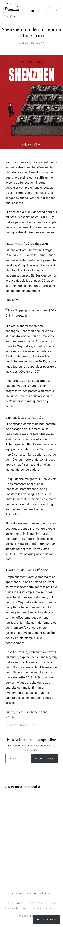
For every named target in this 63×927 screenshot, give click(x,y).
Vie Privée (12, 908)
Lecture (31, 21)
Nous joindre (15, 903)
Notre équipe (37, 903)
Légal (53, 903)
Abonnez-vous (44, 758)
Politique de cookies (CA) (40, 908)
